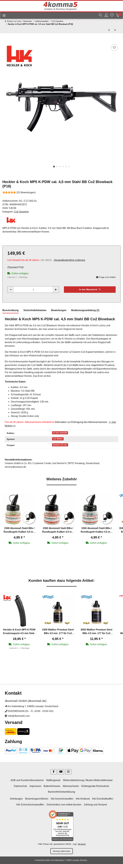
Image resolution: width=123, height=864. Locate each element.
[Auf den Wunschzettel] (114, 47)
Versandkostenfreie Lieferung (69, 260)
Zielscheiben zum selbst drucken (63, 804)
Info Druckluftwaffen (102, 798)
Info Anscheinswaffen (62, 798)
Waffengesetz (53, 780)
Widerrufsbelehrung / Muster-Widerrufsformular (88, 780)
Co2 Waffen (58, 439)
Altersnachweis (71, 786)
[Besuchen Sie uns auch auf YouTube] (61, 771)
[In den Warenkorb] (4, 40)
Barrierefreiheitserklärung (61, 792)
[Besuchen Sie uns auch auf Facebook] (53, 771)
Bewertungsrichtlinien (36, 798)
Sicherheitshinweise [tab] (34, 310)
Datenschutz (20, 786)
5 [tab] (66, 166)
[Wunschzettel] (112, 15)
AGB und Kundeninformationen (27, 780)
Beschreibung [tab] (10, 310)
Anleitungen (16, 798)
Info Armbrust (83, 798)
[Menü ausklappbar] (3, 16)
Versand (82, 844)
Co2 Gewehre (21, 211)
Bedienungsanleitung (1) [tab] (85, 310)
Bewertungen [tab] (58, 310)
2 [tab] (57, 166)
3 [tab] (60, 166)
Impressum (35, 786)
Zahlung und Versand (95, 804)
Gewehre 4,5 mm (60, 445)
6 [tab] (69, 166)
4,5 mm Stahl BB (60, 433)
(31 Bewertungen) (26, 192)
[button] (100, 15)
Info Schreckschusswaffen (30, 804)
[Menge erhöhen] (55, 289)
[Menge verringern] (11, 289)
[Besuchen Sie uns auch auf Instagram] (68, 771)
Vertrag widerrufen (61, 851)
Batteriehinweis (52, 786)
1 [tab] (54, 166)
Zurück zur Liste (14, 21)
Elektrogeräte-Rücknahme (95, 786)
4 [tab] (63, 166)
